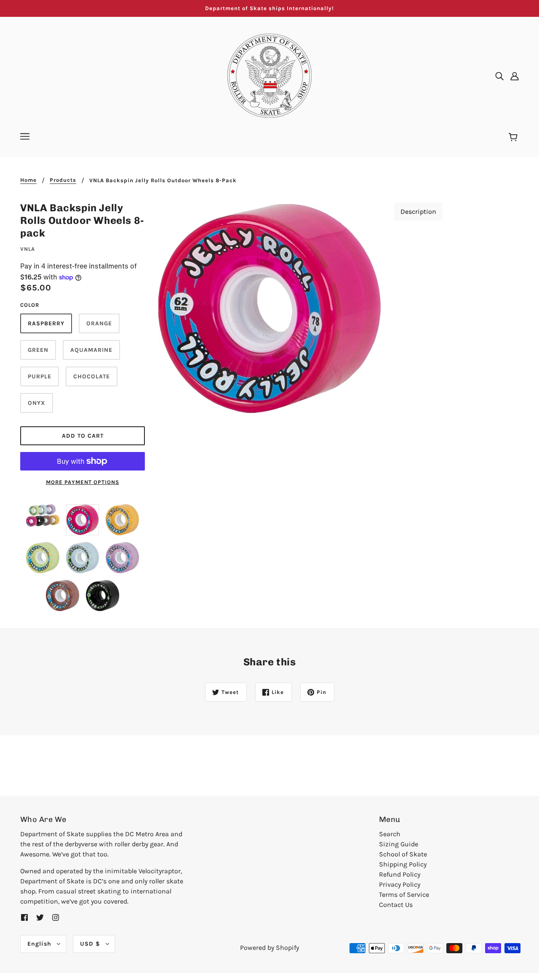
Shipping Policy (403, 864)
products (63, 180)
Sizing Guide (398, 844)
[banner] (269, 75)
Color (29, 305)
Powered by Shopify (269, 948)
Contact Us (396, 905)
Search (389, 834)
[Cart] (514, 138)
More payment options (82, 482)
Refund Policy (399, 874)
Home (28, 180)
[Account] (514, 75)
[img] (499, 75)
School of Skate (403, 854)
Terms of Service (404, 895)
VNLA (27, 249)
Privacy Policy (399, 884)
